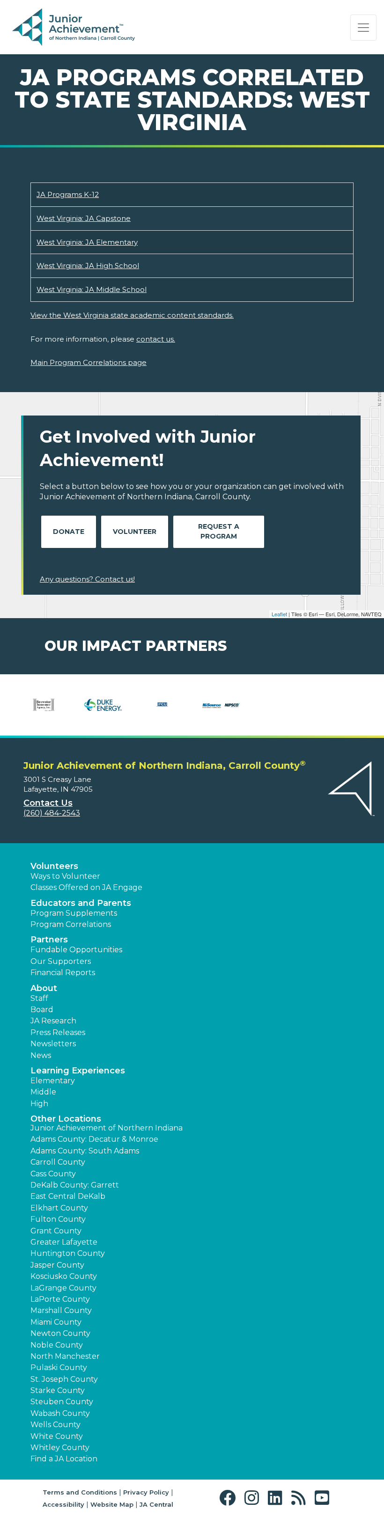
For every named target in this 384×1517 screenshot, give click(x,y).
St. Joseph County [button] (64, 1379)
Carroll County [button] (57, 1162)
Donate (68, 531)
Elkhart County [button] (59, 1207)
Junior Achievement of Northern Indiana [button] (106, 1127)
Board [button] (41, 1009)
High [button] (39, 1103)
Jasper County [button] (57, 1265)
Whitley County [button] (59, 1447)
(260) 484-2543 (51, 813)
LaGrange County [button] (63, 1288)
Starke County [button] (57, 1390)
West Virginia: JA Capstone (84, 218)
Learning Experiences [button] (77, 1070)
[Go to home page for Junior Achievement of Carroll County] (73, 28)
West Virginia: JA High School (88, 265)
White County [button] (56, 1436)
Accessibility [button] (63, 1504)
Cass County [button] (53, 1173)
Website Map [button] (111, 1504)
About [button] (43, 988)
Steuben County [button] (61, 1401)
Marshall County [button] (61, 1310)
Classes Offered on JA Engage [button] (86, 887)
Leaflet (279, 614)
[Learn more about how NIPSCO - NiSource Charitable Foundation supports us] (221, 705)
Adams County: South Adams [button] (84, 1150)
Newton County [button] (60, 1333)
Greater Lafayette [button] (63, 1242)
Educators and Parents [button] (80, 903)
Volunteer (134, 531)
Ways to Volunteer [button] (65, 876)
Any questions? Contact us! (87, 579)
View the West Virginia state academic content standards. (132, 315)
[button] (229, 1498)
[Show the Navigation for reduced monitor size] (363, 28)
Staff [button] (39, 998)
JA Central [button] (156, 1504)
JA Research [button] (53, 1020)
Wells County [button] (55, 1424)
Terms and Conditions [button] (80, 1492)
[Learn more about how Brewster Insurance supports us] (43, 705)
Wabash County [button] (60, 1413)
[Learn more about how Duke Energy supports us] (103, 705)
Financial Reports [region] (62, 972)
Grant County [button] (55, 1230)
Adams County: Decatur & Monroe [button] (94, 1139)
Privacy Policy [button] (146, 1492)
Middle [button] (43, 1091)
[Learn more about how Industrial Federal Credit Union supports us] (162, 705)
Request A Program (218, 531)
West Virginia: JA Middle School (92, 289)
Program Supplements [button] (73, 913)
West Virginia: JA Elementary (87, 242)
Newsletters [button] (53, 1043)
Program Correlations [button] (70, 924)
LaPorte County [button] (60, 1299)
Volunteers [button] (54, 866)
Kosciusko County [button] (63, 1276)
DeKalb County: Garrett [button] (74, 1185)
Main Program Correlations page (88, 362)
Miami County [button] (55, 1322)
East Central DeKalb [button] (67, 1196)
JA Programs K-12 (68, 194)
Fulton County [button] (58, 1219)
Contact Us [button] (48, 803)
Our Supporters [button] (60, 961)
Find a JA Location (63, 1458)
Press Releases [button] (57, 1032)
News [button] (40, 1055)
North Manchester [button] (65, 1356)
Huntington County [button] (67, 1253)
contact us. (155, 339)
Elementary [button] (52, 1080)
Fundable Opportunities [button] (76, 949)
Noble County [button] (56, 1345)
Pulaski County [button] (58, 1367)
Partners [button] (49, 939)
